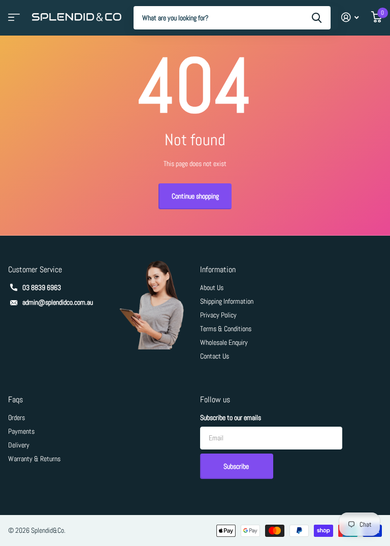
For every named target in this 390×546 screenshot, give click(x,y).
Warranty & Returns (34, 458)
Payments (21, 431)
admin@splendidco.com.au (57, 302)
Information (218, 269)
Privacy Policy (218, 314)
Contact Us (214, 356)
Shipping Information (226, 301)
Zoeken (317, 17)
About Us (211, 287)
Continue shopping (195, 196)
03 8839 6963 (41, 287)
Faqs (15, 399)
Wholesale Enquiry (224, 342)
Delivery (18, 444)
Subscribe (236, 466)
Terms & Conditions (225, 328)
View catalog (12, 21)
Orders (16, 417)
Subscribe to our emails (230, 417)
